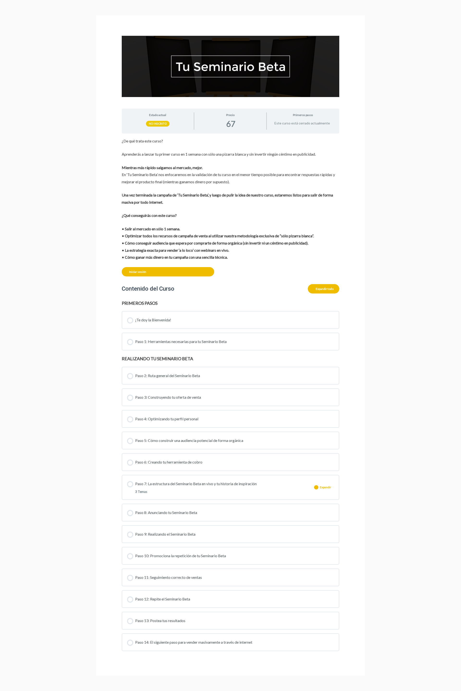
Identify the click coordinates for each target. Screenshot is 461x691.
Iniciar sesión (137, 272)
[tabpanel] (231, 206)
